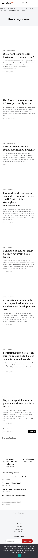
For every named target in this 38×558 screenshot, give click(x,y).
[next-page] (15, 429)
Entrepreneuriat (9, 50)
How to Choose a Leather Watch (14, 489)
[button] (27, 3)
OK (19, 555)
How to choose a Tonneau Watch (14, 477)
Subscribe (27, 541)
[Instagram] (19, 516)
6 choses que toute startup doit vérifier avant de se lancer (18, 253)
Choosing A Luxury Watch (11, 502)
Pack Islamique (28, 459)
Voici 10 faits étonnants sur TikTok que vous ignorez (18, 101)
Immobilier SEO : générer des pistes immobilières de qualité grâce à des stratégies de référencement (18, 199)
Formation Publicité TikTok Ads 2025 (10, 461)
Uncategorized (8, 189)
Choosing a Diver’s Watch (11, 483)
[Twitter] (23, 516)
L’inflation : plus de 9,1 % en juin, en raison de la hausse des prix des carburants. (18, 356)
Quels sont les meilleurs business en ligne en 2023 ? (18, 55)
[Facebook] (15, 516)
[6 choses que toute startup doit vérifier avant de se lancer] (19, 236)
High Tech (6, 97)
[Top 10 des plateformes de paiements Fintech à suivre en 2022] (19, 385)
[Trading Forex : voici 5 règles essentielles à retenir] (19, 132)
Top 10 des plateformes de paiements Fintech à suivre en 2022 (18, 403)
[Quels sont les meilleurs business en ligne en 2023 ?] (19, 39)
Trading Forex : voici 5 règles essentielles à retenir (19, 148)
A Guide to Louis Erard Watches (13, 496)
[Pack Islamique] (28, 449)
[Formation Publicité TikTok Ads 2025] (10, 449)
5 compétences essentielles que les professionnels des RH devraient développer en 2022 (19, 304)
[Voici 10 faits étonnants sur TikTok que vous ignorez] (19, 85)
